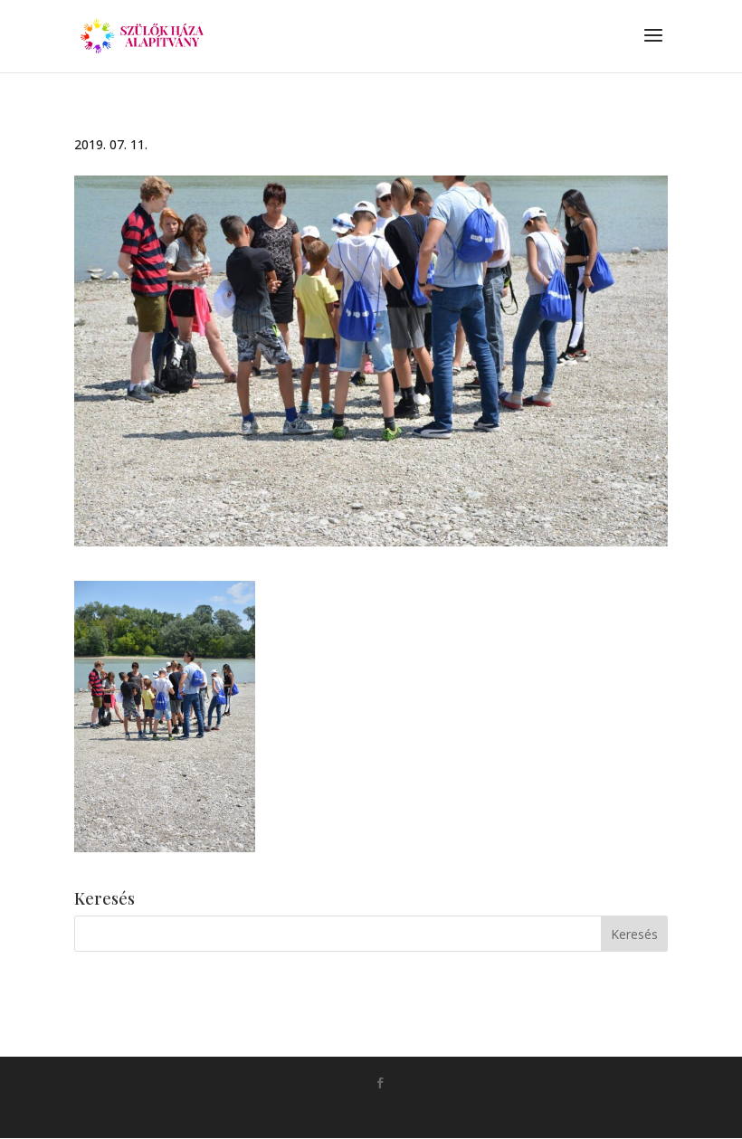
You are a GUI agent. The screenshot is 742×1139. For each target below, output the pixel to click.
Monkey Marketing (396, 1112)
